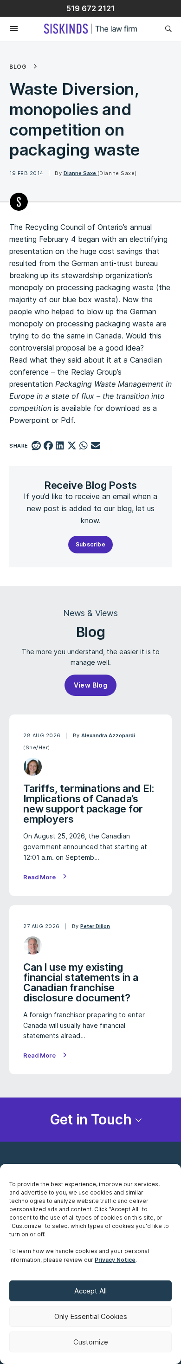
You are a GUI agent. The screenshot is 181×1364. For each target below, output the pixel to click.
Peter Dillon (95, 926)
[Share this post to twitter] (72, 446)
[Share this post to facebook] (48, 446)
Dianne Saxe (80, 173)
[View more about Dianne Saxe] (18, 201)
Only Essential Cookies (90, 1316)
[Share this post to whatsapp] (84, 446)
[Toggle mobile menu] (9, 29)
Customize (90, 1342)
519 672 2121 (90, 8)
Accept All (90, 1290)
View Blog (91, 685)
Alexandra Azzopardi (108, 735)
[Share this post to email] (96, 446)
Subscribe (91, 544)
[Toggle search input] (168, 28)
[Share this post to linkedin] (60, 446)
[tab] (90, 1120)
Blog (17, 67)
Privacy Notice (115, 1259)
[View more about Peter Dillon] (32, 945)
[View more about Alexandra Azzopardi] (32, 766)
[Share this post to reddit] (36, 446)
